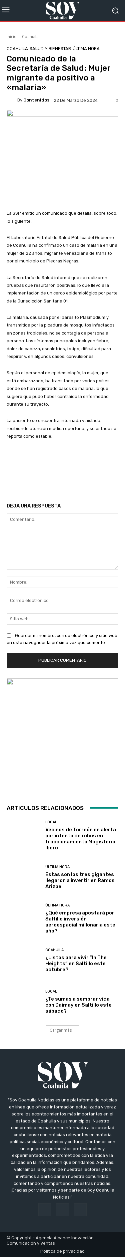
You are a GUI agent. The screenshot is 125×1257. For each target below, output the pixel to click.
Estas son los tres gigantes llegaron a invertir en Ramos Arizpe (80, 880)
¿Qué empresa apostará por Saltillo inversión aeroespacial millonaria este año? (80, 922)
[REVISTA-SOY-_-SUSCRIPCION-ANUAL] (62, 734)
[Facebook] (44, 1209)
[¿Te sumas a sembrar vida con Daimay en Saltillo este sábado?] (23, 1002)
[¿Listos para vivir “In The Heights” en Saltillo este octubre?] (23, 960)
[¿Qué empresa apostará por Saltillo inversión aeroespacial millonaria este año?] (23, 919)
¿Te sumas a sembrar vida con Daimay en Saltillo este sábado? (78, 1005)
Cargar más (61, 1030)
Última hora (86, 48)
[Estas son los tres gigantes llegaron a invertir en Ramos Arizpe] (23, 877)
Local (51, 822)
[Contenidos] (12, 100)
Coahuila (30, 36)
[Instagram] (62, 1209)
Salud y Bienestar (50, 48)
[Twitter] (80, 1209)
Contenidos (36, 100)
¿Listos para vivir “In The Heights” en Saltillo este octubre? (76, 964)
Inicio (12, 36)
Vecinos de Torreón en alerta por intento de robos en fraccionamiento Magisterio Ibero (80, 839)
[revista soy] (62, 121)
